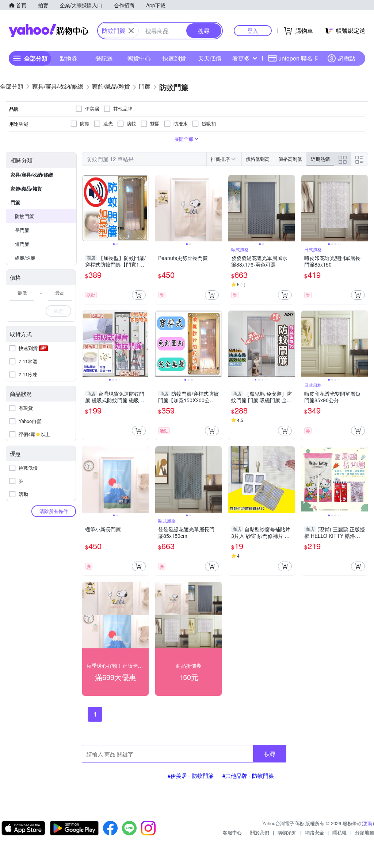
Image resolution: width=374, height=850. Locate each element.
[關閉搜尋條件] (131, 30)
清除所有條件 (53, 511)
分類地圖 (364, 832)
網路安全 (314, 832)
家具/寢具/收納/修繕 (32, 174)
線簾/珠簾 (25, 257)
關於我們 (259, 832)
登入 (252, 30)
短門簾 (22, 243)
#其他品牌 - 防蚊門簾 (248, 775)
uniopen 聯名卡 (298, 58)
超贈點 (346, 58)
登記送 (104, 58)
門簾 (15, 202)
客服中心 (232, 832)
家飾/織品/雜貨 (26, 188)
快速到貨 (174, 58)
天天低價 (209, 58)
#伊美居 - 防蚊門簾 (191, 775)
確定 (58, 310)
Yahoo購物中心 (48, 30)
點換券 (68, 58)
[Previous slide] (87, 208)
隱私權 (339, 832)
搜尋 (269, 753)
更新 (368, 823)
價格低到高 (258, 158)
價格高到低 (290, 158)
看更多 (241, 58)
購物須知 (287, 832)
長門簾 (22, 229)
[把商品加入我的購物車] (139, 295)
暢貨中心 (139, 58)
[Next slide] (144, 208)
